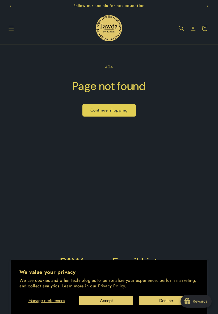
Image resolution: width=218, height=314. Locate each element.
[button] (11, 28)
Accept (106, 301)
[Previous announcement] (10, 6)
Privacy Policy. (112, 286)
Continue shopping (109, 110)
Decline (166, 301)
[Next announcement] (207, 6)
